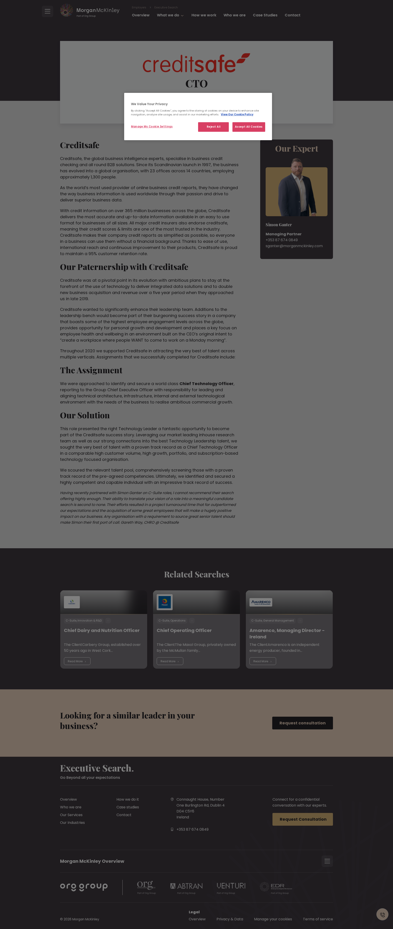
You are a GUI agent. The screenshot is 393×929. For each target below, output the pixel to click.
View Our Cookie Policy (237, 114)
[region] (198, 116)
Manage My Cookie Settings (152, 126)
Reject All (214, 127)
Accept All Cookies (249, 127)
